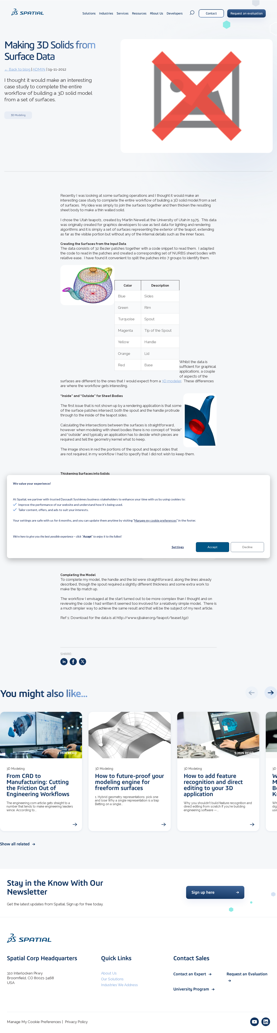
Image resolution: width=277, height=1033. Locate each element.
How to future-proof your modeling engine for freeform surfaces (129, 782)
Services (123, 13)
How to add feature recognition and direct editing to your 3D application (213, 785)
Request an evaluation (246, 13)
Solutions (89, 13)
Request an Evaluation (247, 973)
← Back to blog (17, 69)
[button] (270, 692)
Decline (247, 547)
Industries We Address (119, 985)
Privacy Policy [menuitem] (76, 1022)
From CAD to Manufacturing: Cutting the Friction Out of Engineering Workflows (37, 785)
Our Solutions (112, 979)
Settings (178, 547)
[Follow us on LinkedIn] (265, 1021)
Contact (211, 13)
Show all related (15, 843)
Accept (212, 547)
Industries (106, 13)
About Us (156, 13)
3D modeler (171, 381)
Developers (175, 13)
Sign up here (203, 892)
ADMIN (39, 69)
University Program (191, 989)
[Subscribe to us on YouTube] (254, 1021)
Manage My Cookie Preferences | (35, 1022)
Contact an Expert (190, 973)
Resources (139, 13)
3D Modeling (18, 115)
